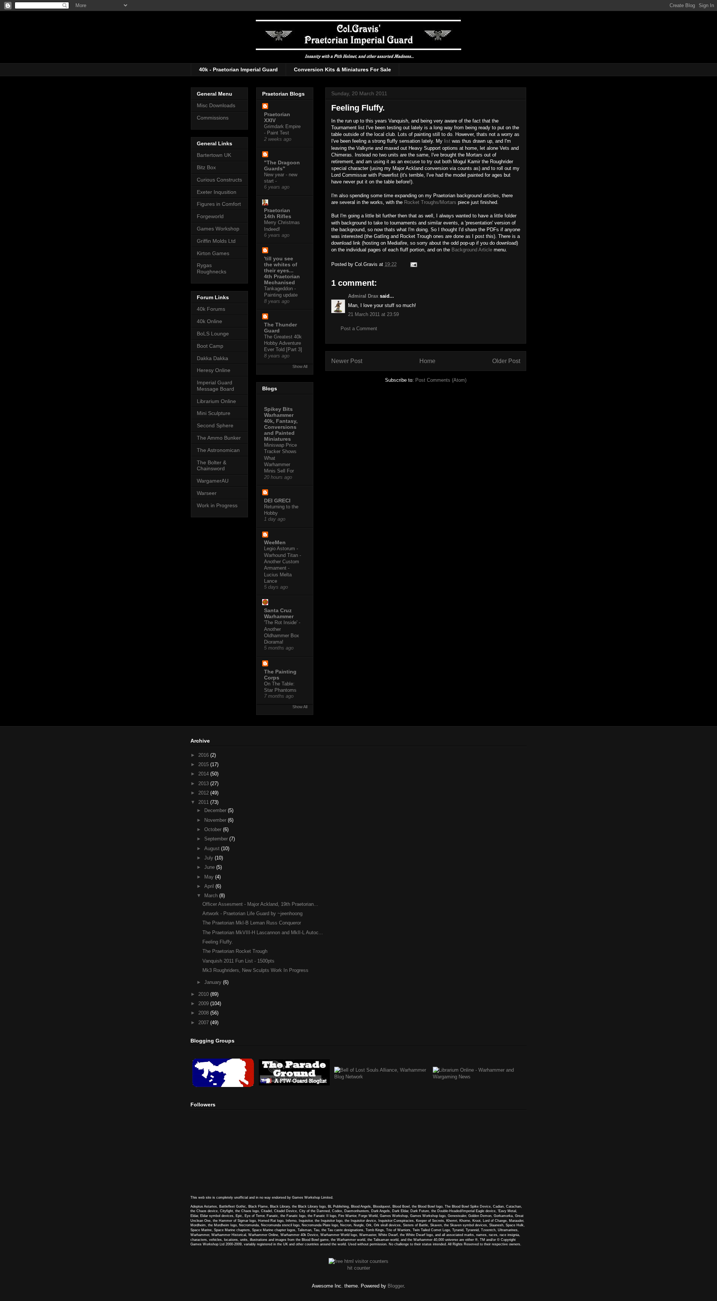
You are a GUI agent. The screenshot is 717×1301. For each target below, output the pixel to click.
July (209, 858)
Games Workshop (218, 229)
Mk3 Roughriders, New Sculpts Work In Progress (255, 970)
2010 (204, 994)
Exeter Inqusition (216, 192)
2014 (204, 774)
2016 (204, 755)
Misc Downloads (216, 105)
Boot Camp (210, 346)
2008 (204, 1013)
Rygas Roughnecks (211, 268)
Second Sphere (215, 425)
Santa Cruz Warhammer (279, 613)
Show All (299, 366)
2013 (204, 783)
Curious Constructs (219, 180)
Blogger (396, 1286)
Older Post (506, 361)
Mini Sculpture (213, 413)
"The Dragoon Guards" (282, 165)
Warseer (207, 493)
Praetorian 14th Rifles (277, 213)
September (216, 839)
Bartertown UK (214, 155)
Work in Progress (217, 505)
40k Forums (211, 309)
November (216, 820)
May (209, 877)
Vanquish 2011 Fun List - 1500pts (238, 961)
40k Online (209, 321)
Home (427, 361)
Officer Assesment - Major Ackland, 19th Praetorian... (260, 904)
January (213, 982)
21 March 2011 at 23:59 (373, 314)
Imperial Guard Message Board (215, 386)
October (213, 829)
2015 (204, 764)
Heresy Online (213, 370)
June (210, 867)
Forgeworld (210, 216)
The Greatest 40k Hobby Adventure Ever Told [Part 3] (283, 343)
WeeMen (275, 542)
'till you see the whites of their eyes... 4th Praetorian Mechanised (282, 270)
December (216, 810)
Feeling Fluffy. (217, 942)
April (209, 886)
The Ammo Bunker (219, 438)
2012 (204, 793)
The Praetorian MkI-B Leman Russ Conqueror (251, 923)
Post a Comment (359, 328)
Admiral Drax (363, 296)
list (447, 141)
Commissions (213, 118)
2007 (204, 1022)
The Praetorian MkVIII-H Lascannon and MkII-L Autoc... (262, 932)
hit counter (358, 1268)
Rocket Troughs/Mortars (430, 202)
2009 (204, 1003)
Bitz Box (206, 167)
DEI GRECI (277, 501)
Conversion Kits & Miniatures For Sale (342, 69)
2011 (204, 802)
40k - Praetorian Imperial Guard (238, 69)
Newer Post (346, 361)
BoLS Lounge (213, 334)
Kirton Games (213, 253)
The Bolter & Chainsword (211, 465)
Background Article (471, 250)
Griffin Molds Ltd (216, 241)
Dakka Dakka (212, 358)
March (211, 895)
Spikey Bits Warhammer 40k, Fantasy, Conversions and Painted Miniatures (281, 424)
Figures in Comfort (219, 204)
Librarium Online (216, 401)
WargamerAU (213, 481)
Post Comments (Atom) (440, 380)
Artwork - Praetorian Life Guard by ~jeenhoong (252, 913)
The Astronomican (218, 450)
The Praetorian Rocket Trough (234, 951)
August (212, 848)
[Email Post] (412, 264)
